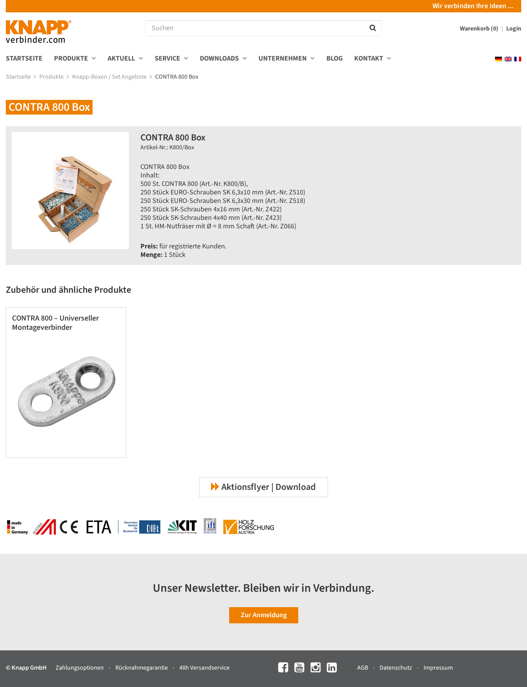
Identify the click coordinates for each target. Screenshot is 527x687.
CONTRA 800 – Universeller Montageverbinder (55, 323)
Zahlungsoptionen (80, 667)
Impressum (438, 667)
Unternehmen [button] (283, 58)
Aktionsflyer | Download (268, 487)
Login (513, 28)
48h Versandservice (204, 667)
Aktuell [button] (122, 58)
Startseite (24, 58)
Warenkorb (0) (480, 28)
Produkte (52, 77)
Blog (334, 58)
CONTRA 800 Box (177, 77)
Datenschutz (396, 667)
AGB (363, 667)
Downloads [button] (220, 58)
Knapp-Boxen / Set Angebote (110, 77)
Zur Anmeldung (264, 615)
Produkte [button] (72, 58)
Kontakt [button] (369, 58)
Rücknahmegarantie (142, 667)
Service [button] (168, 58)
